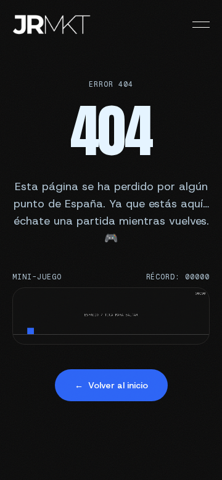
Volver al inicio (111, 385)
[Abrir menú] (201, 25)
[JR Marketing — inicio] (51, 24)
